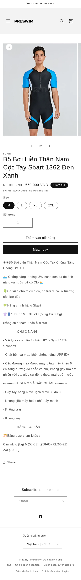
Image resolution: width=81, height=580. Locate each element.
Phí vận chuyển (11, 191)
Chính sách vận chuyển (55, 571)
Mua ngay (40, 249)
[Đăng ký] (62, 501)
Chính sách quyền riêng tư (59, 565)
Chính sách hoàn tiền (27, 565)
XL (35, 205)
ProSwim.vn (35, 559)
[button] (8, 21)
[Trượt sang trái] (31, 146)
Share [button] (11, 462)
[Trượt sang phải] (49, 146)
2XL (51, 205)
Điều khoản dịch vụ (27, 571)
